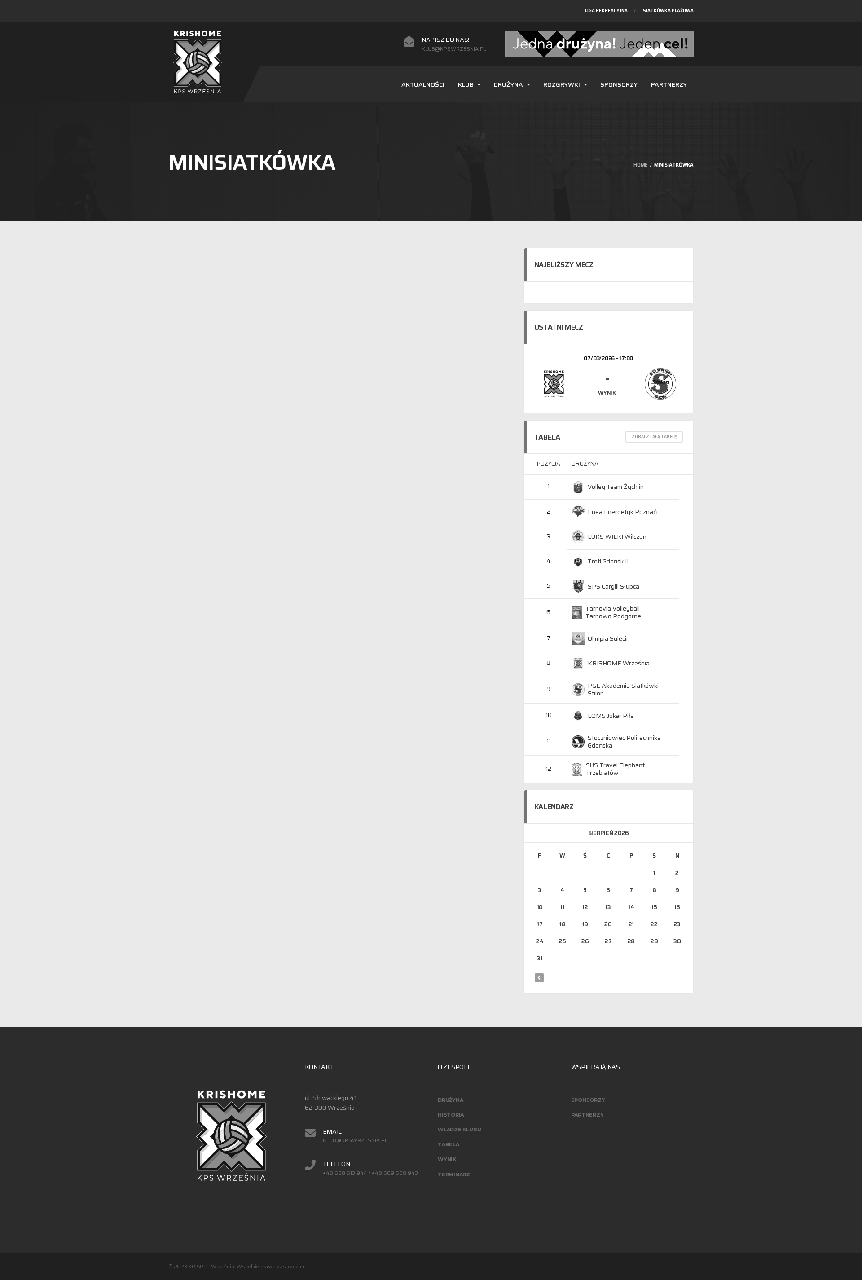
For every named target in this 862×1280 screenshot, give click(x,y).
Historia (451, 1115)
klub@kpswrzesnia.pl (454, 49)
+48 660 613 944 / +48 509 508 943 (370, 1173)
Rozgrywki (561, 84)
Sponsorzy (619, 84)
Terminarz (454, 1174)
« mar (539, 977)
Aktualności (422, 84)
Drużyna (508, 84)
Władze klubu (459, 1129)
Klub (466, 84)
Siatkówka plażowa (668, 10)
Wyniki (448, 1159)
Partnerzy (669, 84)
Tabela (448, 1144)
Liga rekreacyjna (606, 10)
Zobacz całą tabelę (654, 437)
